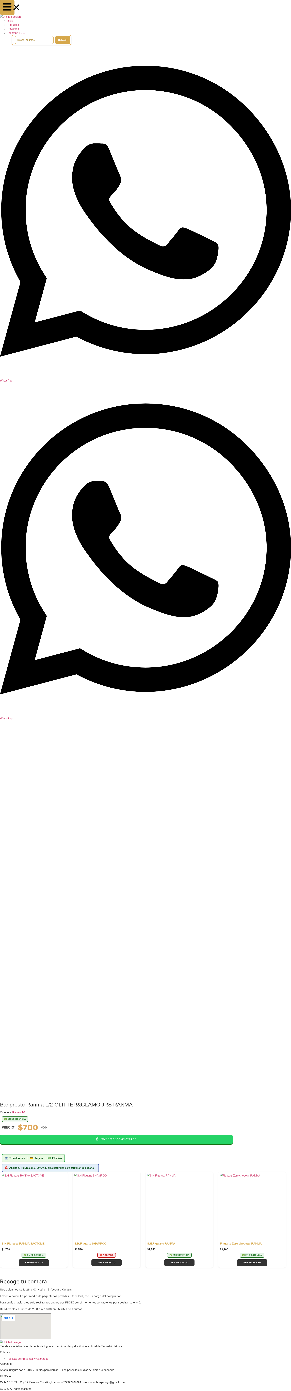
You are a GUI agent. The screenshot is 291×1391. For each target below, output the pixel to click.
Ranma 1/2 (18, 1112)
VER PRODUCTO (34, 1262)
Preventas (13, 28)
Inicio (10, 20)
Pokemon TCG (16, 32)
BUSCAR (62, 40)
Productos (13, 24)
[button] (7, 7)
